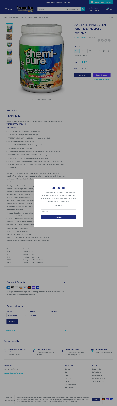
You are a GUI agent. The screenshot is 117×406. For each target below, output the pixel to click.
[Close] (79, 183)
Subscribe (58, 217)
